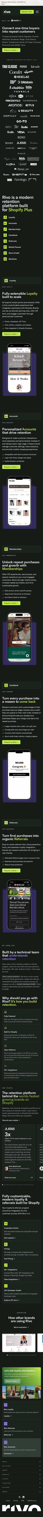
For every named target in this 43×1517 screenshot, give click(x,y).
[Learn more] (21, 1230)
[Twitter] (19, 1497)
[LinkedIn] (23, 1497)
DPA (23, 1500)
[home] (7, 11)
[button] (37, 11)
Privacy (15, 1500)
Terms (8, 1500)
